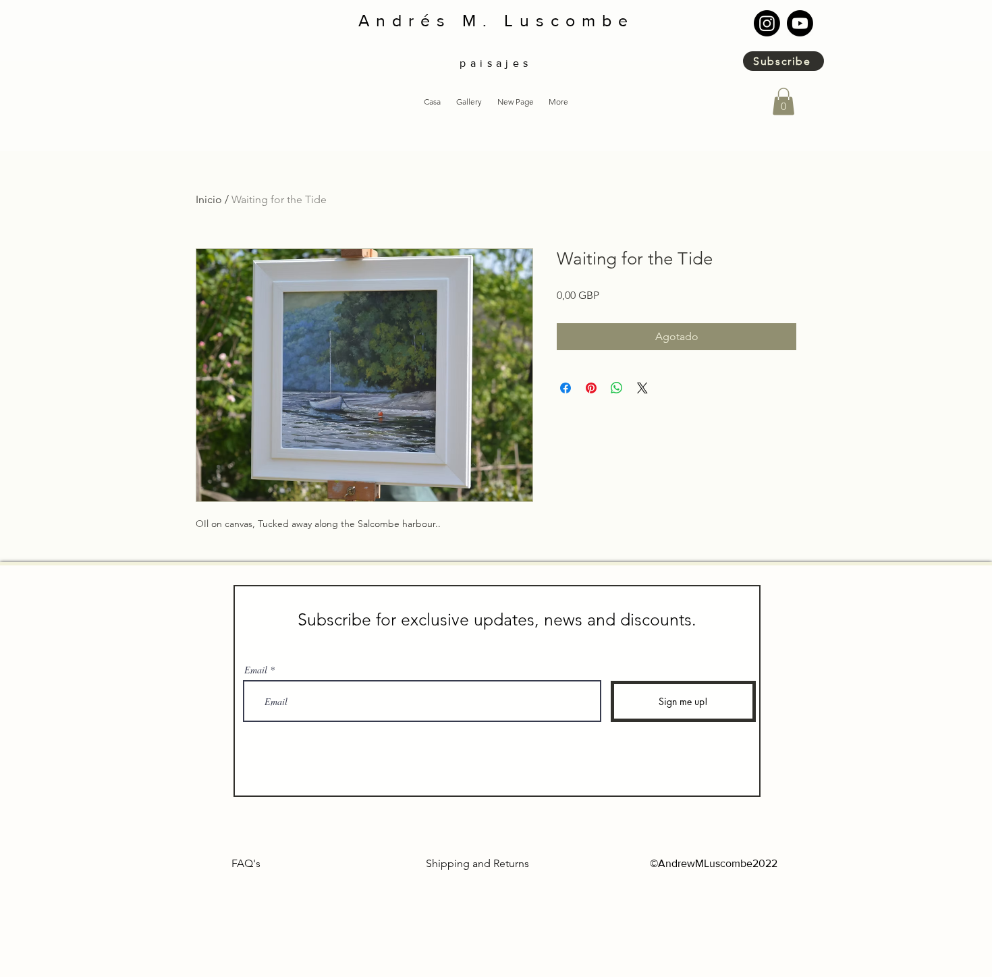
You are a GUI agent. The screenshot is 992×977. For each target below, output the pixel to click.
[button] (468, 102)
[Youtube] (800, 23)
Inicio (209, 199)
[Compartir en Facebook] (565, 388)
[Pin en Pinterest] (591, 388)
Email (255, 670)
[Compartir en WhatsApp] (617, 388)
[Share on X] (642, 388)
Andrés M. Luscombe (496, 20)
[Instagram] (767, 23)
